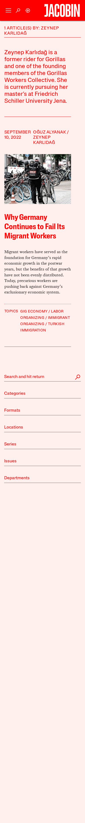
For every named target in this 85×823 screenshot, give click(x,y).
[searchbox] (42, 377)
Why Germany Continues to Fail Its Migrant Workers (34, 227)
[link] (28, 10)
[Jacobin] (62, 10)
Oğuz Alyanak (49, 132)
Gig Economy (34, 311)
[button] (8, 10)
